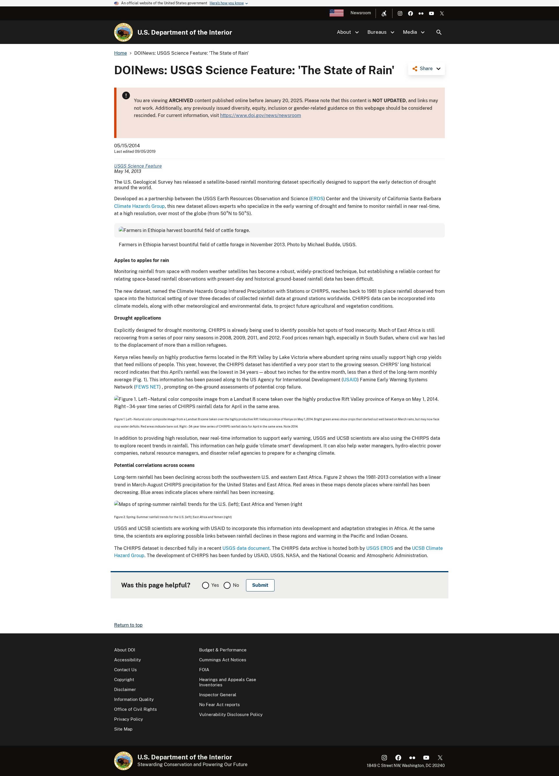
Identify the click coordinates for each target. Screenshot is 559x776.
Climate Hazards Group (139, 206)
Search (439, 32)
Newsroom (361, 13)
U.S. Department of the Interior (184, 32)
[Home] (123, 32)
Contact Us (125, 669)
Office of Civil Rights (135, 709)
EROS (317, 198)
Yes (215, 585)
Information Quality (134, 699)
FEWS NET (147, 387)
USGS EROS (379, 548)
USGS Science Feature (138, 166)
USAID (350, 379)
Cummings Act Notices (222, 659)
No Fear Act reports (219, 704)
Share (426, 68)
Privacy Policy (128, 719)
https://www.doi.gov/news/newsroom (260, 115)
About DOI (124, 649)
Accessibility (127, 659)
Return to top (128, 625)
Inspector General (217, 694)
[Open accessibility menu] (384, 13)
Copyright (124, 679)
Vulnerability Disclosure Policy (231, 714)
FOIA (204, 669)
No (236, 585)
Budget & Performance (223, 649)
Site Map (123, 729)
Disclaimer (125, 689)
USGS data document (246, 548)
